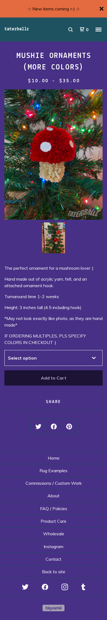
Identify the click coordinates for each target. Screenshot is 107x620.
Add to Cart (53, 378)
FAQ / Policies (53, 508)
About (53, 495)
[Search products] (70, 29)
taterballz (16, 29)
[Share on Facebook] (53, 426)
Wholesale (53, 533)
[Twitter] (25, 587)
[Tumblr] (83, 587)
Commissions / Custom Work (54, 483)
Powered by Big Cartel (53, 608)
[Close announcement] (101, 8)
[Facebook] (45, 587)
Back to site (53, 571)
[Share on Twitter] (38, 426)
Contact (53, 559)
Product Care (53, 521)
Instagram (53, 546)
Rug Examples (53, 470)
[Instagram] (64, 587)
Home (54, 458)
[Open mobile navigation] (98, 29)
